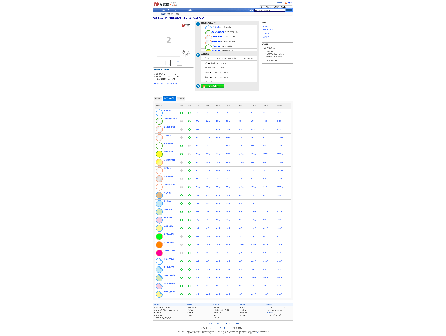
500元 (240, 129)
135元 (208, 236)
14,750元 (280, 137)
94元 (217, 113)
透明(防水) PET (169, 168)
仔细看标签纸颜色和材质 (221, 310)
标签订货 (165, 10)
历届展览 (216, 318)
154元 (208, 187)
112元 (208, 121)
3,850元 (279, 113)
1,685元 (241, 146)
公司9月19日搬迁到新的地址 (163, 307)
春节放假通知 (158, 313)
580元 (240, 195)
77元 (197, 121)
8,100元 (265, 179)
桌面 (215, 315)
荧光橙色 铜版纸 (169, 242)
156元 (218, 261)
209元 (208, 146)
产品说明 (266, 26)
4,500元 (279, 129)
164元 (198, 154)
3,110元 (253, 137)
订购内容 (279, 3)
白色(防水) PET (216, 41)
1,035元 (228, 137)
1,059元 (228, 146)
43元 (197, 129)
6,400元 (279, 261)
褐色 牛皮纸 (167, 193)
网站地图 (236, 324)
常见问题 (190, 310)
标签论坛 (243, 307)
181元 (208, 179)
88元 (207, 261)
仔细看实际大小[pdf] (172, 83)
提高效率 (216, 307)
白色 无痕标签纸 (169, 259)
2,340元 (253, 187)
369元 (218, 146)
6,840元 (265, 187)
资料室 (189, 315)
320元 (218, 179)
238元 (218, 236)
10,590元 (266, 154)
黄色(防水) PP (168, 152)
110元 (218, 129)
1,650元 (241, 137)
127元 (218, 195)
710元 (240, 261)
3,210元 (265, 195)
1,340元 (253, 261)
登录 (262, 7)
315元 (228, 129)
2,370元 (265, 113)
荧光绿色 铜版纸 (169, 234)
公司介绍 (210, 324)
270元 (228, 113)
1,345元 (241, 170)
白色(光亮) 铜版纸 (217, 37)
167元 (208, 170)
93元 (197, 236)
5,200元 (279, 195)
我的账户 (276, 7)
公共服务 (242, 304)
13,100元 (280, 179)
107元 (198, 187)
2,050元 (253, 236)
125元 (198, 179)
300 (216, 77)
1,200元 (228, 154)
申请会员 (268, 7)
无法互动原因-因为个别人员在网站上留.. (166, 310)
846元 (228, 170)
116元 (198, 170)
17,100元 (280, 154)
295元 (218, 170)
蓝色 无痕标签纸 (169, 267)
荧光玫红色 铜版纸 (169, 251)
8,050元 (279, 121)
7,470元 (265, 170)
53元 (207, 113)
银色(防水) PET (169, 176)
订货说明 (243, 315)
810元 (253, 113)
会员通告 (243, 310)
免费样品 (190, 313)
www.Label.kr (255, 333)
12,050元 (280, 170)
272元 (218, 187)
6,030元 (265, 236)
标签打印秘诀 (191, 307)
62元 (207, 129)
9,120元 (265, 137)
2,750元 (253, 179)
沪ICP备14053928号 (226, 328)
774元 (228, 187)
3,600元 (253, 154)
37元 (197, 113)
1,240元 (241, 187)
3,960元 (265, 261)
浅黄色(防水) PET (169, 160)
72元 (207, 195)
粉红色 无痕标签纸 (169, 283)
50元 (197, 195)
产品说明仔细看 (159, 83)
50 (215, 68)
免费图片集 (217, 313)
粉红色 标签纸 (168, 218)
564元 (228, 121)
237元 (208, 154)
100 (216, 72)
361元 (218, 137)
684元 (228, 236)
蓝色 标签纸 (167, 201)
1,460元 (241, 179)
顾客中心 (283, 7)
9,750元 (279, 236)
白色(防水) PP (216, 46)
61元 (197, 261)
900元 (240, 121)
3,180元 (253, 146)
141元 (198, 137)
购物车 (290, 3)
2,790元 (265, 129)
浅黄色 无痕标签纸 (169, 292)
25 (215, 63)
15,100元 (280, 146)
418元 (218, 154)
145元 (198, 146)
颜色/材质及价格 (268, 30)
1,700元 (253, 121)
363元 (228, 195)
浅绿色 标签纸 (168, 209)
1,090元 (253, 195)
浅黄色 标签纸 (168, 226)
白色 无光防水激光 (169, 185)
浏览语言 (156, 304)
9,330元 (265, 146)
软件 (190, 10)
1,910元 (241, 154)
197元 (218, 121)
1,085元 (241, 236)
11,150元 (280, 187)
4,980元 (265, 121)
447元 (228, 261)
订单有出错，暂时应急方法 (162, 318)
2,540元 (253, 170)
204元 (208, 137)
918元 (228, 179)
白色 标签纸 (215, 27)
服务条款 (227, 324)
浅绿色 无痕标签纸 (169, 275)
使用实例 (266, 33)
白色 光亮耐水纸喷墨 (218, 32)
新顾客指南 (243, 313)
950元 (253, 129)
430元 (240, 113)
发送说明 (266, 37)
